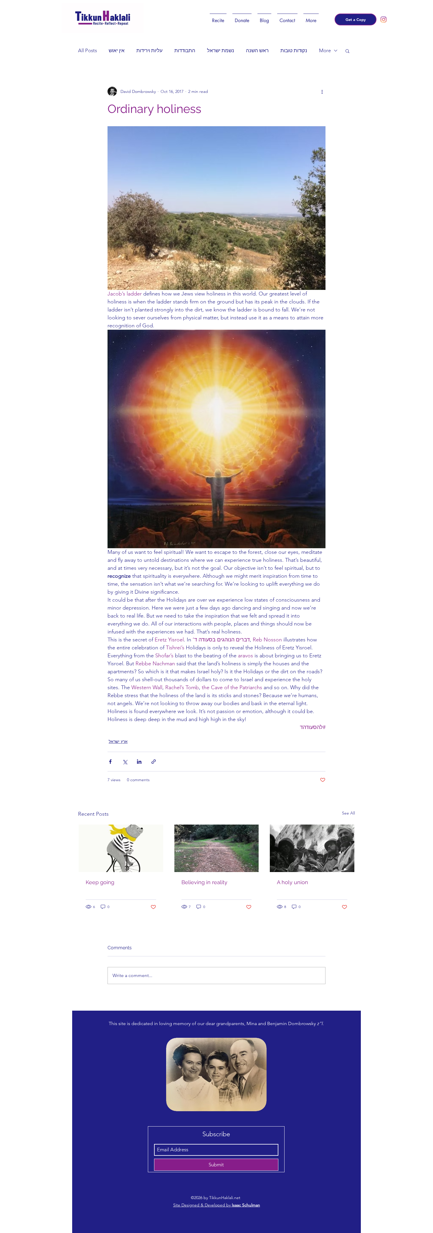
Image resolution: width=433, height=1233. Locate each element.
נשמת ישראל (220, 50)
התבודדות (184, 50)
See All (348, 813)
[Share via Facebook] (110, 761)
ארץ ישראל (118, 741)
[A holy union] (312, 848)
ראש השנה (257, 50)
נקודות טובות (293, 50)
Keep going (100, 882)
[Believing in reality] (216, 848)
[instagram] (383, 19)
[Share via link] (153, 761)
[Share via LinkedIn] (139, 761)
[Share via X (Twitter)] (125, 761)
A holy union (292, 882)
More (325, 50)
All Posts (87, 50)
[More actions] (321, 91)
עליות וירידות (149, 50)
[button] (218, 18)
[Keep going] (121, 848)
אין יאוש (117, 50)
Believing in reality (204, 882)
